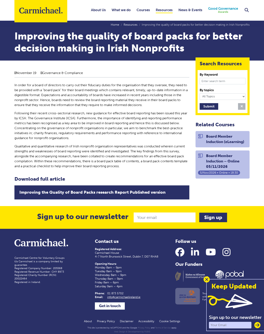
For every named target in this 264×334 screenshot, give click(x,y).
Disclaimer (126, 321)
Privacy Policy (106, 321)
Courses (143, 10)
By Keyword (209, 74)
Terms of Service (163, 328)
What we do (121, 10)
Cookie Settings (169, 321)
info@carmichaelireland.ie (123, 297)
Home (115, 24)
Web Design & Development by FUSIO (132, 331)
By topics (207, 90)
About (88, 321)
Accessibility (146, 321)
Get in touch (110, 306)
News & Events (190, 10)
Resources (164, 10)
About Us (98, 10)
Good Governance (223, 10)
